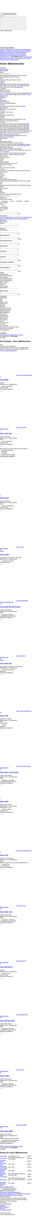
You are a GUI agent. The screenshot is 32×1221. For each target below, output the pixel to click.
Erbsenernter (13, 54)
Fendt (8, 58)
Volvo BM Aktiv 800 (7, 1021)
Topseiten (20, 1195)
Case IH (25, 56)
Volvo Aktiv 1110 (6, 912)
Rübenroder (3, 51)
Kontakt (11, 1187)
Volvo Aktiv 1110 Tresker (9, 772)
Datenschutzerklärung (6, 1193)
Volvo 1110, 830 (6, 433)
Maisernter (11, 52)
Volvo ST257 (4, 1076)
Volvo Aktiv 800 (6, 663)
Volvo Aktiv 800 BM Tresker (10, 607)
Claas (30, 56)
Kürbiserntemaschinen (13, 51)
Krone (24, 58)
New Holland (10, 59)
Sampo (16, 59)
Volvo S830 (4, 380)
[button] (16, 39)
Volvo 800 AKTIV (6, 967)
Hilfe (7, 1187)
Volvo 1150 (4, 716)
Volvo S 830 (4, 498)
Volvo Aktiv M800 (6, 1131)
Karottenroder (4, 52)
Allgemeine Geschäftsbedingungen (10, 1192)
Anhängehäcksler (26, 51)
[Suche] (13, 23)
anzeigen (3, 333)
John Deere (18, 58)
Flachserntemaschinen (13, 55)
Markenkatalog (12, 1195)
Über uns (2, 1187)
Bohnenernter (22, 54)
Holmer (13, 58)
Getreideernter (18, 49)
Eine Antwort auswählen (8, 456)
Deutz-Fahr (3, 58)
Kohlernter (3, 55)
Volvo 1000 (4, 801)
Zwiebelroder (18, 52)
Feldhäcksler (27, 49)
